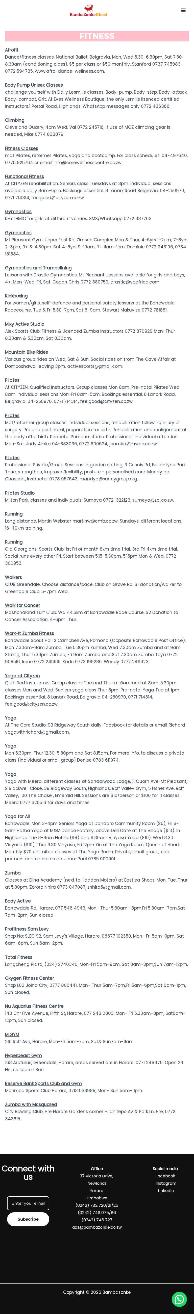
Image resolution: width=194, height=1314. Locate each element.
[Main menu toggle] (183, 10)
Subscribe (28, 1219)
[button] (179, 1299)
